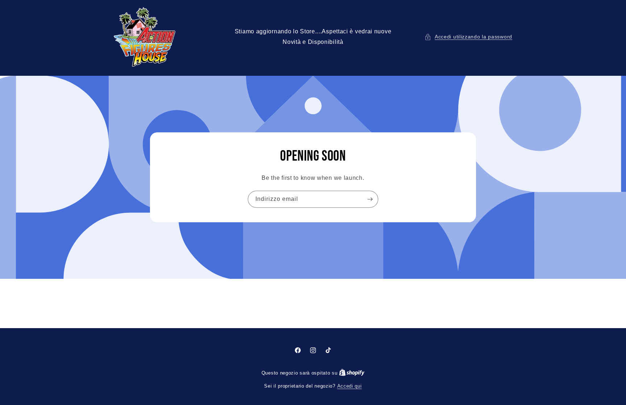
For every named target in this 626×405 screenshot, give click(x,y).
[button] (468, 36)
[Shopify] (351, 373)
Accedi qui (349, 386)
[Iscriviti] (370, 199)
